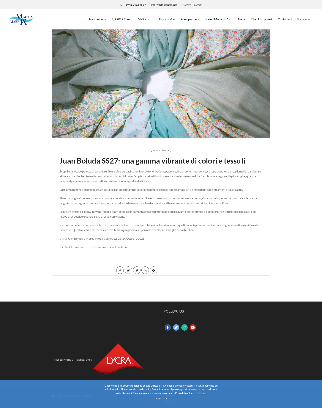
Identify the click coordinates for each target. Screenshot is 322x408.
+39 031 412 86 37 (135, 4)
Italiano (302, 19)
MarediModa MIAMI (218, 19)
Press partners (190, 19)
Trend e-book (97, 19)
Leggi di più (161, 397)
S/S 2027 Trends (122, 19)
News (241, 19)
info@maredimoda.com (164, 4)
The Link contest (261, 19)
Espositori (165, 19)
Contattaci (285, 19)
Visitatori (144, 19)
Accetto (201, 393)
